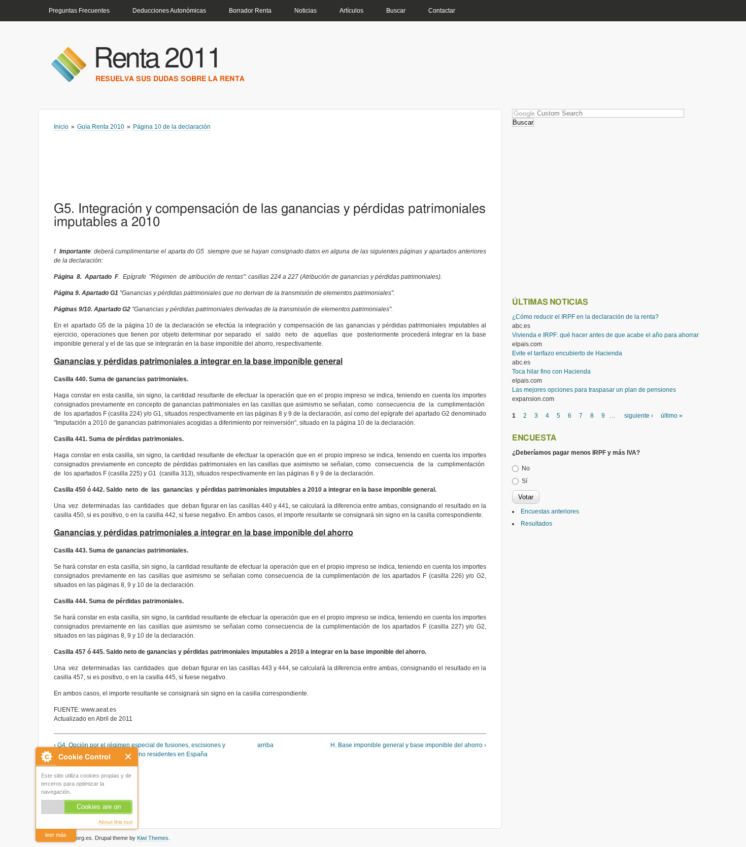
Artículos (351, 10)
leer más (55, 835)
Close (128, 756)
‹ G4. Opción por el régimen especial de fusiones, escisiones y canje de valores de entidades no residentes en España (139, 750)
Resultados (536, 523)
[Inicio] (68, 63)
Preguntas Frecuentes (79, 10)
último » (672, 415)
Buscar (395, 10)
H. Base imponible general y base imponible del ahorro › (408, 745)
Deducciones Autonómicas (169, 10)
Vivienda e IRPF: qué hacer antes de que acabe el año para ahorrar (605, 335)
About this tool (115, 822)
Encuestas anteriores (550, 511)
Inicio (61, 126)
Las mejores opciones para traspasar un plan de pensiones (594, 389)
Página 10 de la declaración (172, 126)
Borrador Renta (250, 10)
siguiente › (638, 415)
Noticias (305, 10)
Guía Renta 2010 (100, 126)
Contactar (441, 10)
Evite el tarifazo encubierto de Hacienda (567, 353)
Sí (524, 481)
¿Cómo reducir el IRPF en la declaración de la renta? (585, 316)
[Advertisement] (238, 159)
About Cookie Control (46, 756)
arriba (265, 745)
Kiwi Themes (152, 838)
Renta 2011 (157, 59)
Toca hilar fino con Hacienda (551, 371)
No (526, 468)
